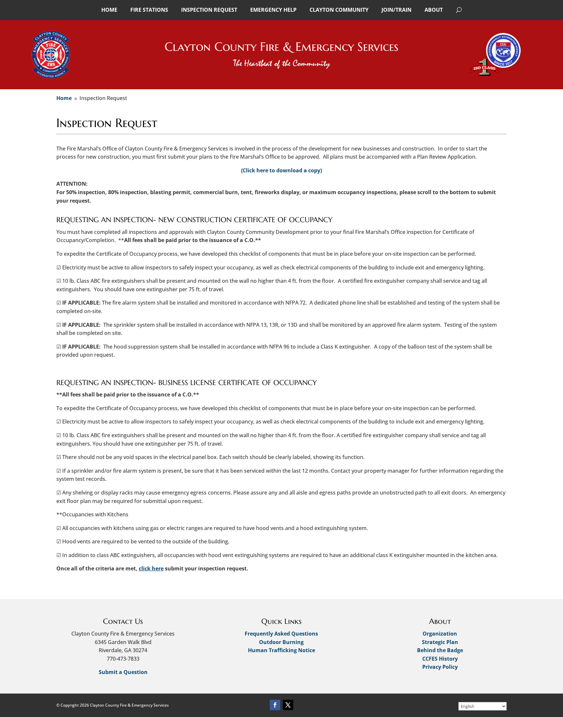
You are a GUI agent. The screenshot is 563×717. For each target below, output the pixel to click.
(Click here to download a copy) (281, 170)
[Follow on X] (288, 705)
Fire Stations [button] (149, 9)
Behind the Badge (440, 650)
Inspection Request (209, 9)
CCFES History (440, 658)
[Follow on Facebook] (275, 705)
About (434, 9)
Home (109, 9)
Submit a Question (123, 672)
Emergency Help (273, 9)
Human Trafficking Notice (281, 650)
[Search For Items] (459, 9)
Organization (440, 633)
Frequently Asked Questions (281, 633)
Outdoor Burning (281, 642)
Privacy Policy (440, 666)
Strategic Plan (440, 642)
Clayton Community (339, 9)
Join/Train (396, 9)
